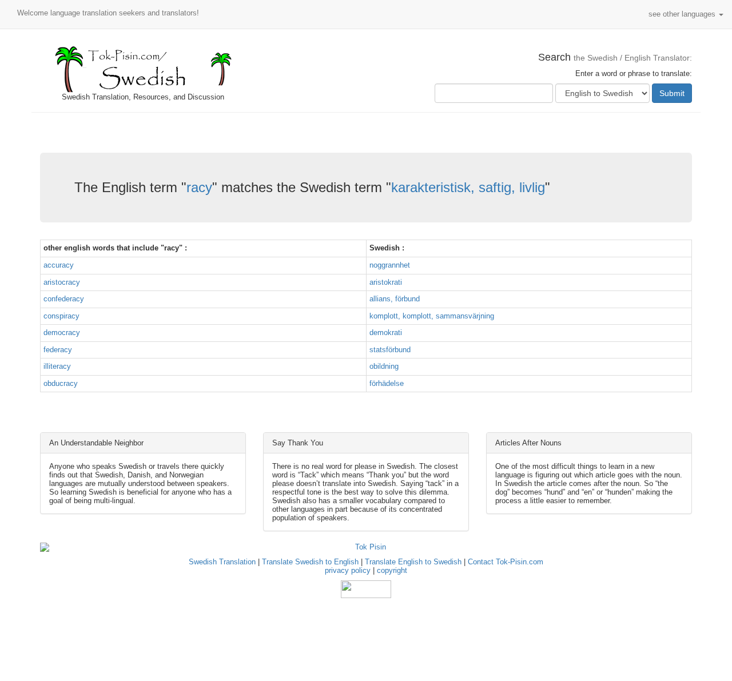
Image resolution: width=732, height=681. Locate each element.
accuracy (58, 265)
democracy (61, 332)
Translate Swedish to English (310, 561)
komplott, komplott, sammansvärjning (431, 316)
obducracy (60, 383)
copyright (392, 570)
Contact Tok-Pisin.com (505, 561)
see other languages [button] (683, 14)
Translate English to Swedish (413, 561)
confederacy (63, 298)
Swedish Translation (222, 561)
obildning (384, 366)
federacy (57, 349)
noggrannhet (389, 265)
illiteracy (57, 366)
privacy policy (348, 570)
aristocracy (61, 282)
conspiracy (61, 316)
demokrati (385, 332)
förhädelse (386, 383)
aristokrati (385, 282)
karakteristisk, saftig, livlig (468, 187)
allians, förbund (394, 298)
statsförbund (390, 349)
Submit (672, 93)
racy (199, 187)
